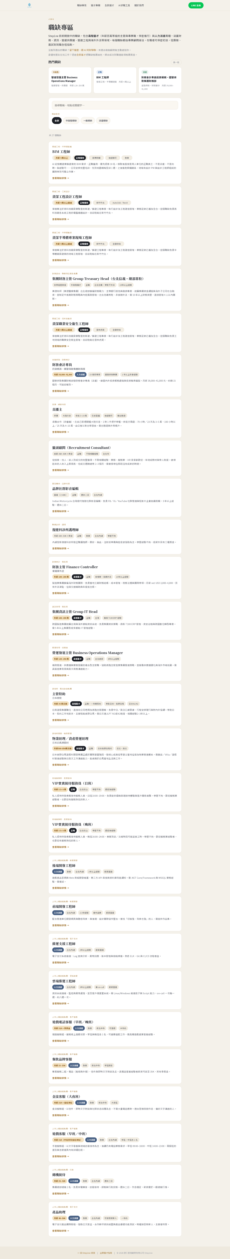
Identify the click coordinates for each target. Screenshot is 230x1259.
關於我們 (139, 5)
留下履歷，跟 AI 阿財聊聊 (82, 50)
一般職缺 (87, 120)
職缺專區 (82, 5)
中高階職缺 (71, 120)
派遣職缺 (103, 120)
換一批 (176, 62)
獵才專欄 (95, 5)
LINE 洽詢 (196, 5)
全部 (57, 120)
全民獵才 (109, 5)
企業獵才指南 (106, 1252)
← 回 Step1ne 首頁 (86, 1252)
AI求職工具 (124, 5)
